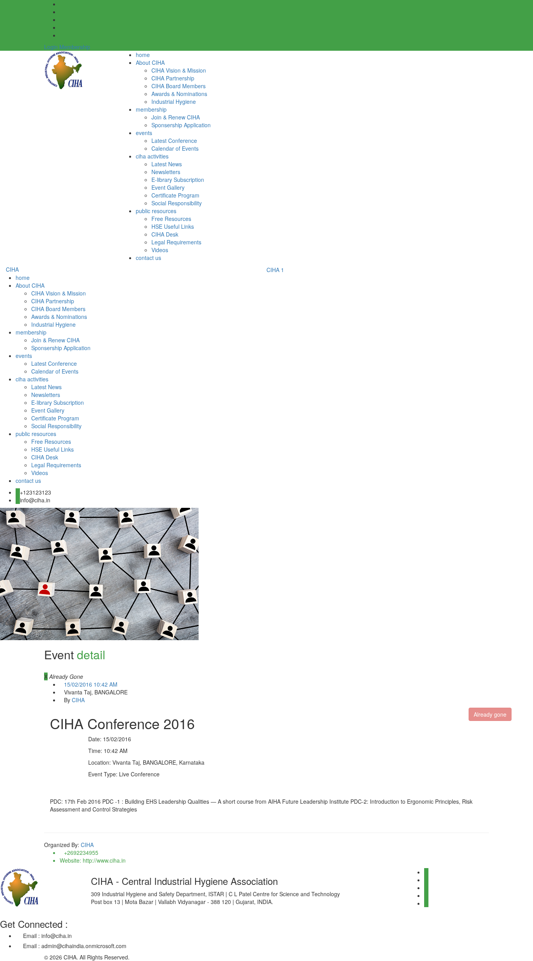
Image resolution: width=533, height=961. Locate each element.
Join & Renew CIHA (175, 117)
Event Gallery (168, 187)
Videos (159, 250)
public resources (156, 211)
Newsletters (165, 172)
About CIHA (150, 62)
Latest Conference (174, 140)
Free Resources (171, 218)
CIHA (12, 269)
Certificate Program (175, 195)
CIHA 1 (275, 270)
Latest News (166, 164)
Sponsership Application (181, 125)
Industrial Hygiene (173, 101)
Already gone (490, 714)
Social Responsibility (176, 203)
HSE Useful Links (172, 226)
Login (51, 47)
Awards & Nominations (179, 94)
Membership (74, 47)
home (143, 55)
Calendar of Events (175, 148)
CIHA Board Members (178, 86)
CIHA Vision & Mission (178, 70)
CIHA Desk (164, 234)
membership (151, 109)
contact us (148, 258)
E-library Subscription (177, 179)
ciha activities (152, 156)
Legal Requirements (176, 242)
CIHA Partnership (172, 78)
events (144, 133)
